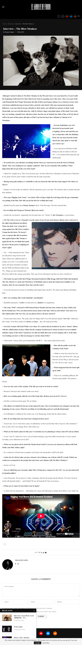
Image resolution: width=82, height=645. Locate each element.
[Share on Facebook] (39, 552)
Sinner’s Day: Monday (21, 637)
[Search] (79, 16)
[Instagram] (62, 16)
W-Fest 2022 (18, 627)
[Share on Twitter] (41, 552)
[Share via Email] (45, 552)
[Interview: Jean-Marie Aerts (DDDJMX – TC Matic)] (7, 618)
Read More (46, 643)
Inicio (5, 24)
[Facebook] (58, 16)
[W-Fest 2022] (7, 629)
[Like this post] (37, 552)
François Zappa (9, 32)
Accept (37, 643)
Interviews (11, 24)
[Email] (71, 16)
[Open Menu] (3, 7)
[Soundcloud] (75, 16)
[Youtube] (66, 16)
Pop (5, 544)
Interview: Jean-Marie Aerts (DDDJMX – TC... (24, 617)
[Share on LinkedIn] (43, 552)
